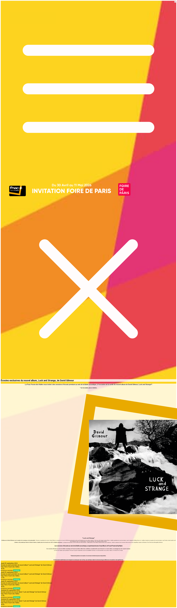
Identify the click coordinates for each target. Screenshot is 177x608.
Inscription (17, 570)
